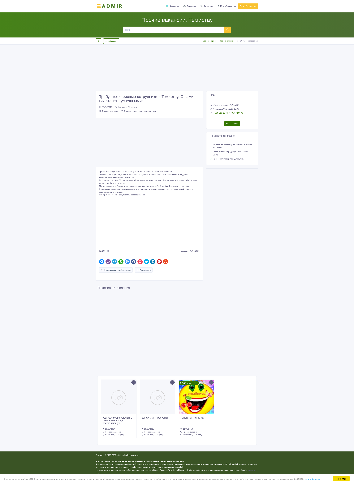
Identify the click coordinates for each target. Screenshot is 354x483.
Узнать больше (312, 478)
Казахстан (174, 6)
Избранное (112, 41)
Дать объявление (248, 6)
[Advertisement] (177, 65)
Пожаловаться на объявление (117, 270)
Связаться (233, 124)
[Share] (101, 261)
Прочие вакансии (227, 41)
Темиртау (191, 6)
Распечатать (145, 270)
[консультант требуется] (157, 397)
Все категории (209, 41)
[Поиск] (227, 30)
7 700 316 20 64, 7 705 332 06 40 (228, 113)
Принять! (341, 478)
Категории (208, 6)
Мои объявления (228, 6)
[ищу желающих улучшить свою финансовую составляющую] (118, 397)
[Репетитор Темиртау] (196, 397)
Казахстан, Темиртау (127, 107)
